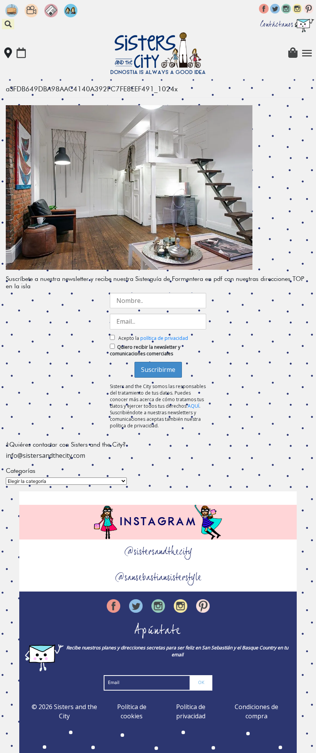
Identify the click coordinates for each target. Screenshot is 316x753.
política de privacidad (164, 338)
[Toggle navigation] (307, 53)
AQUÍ (193, 406)
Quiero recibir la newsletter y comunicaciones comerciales (145, 350)
